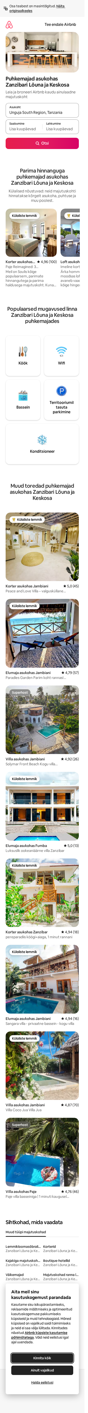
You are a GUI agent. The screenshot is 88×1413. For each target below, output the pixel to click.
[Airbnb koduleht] (9, 24)
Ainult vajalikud (42, 1370)
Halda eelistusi (42, 1382)
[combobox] (42, 112)
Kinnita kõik (42, 1358)
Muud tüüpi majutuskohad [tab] (26, 1232)
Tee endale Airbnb (60, 24)
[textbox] (23, 129)
